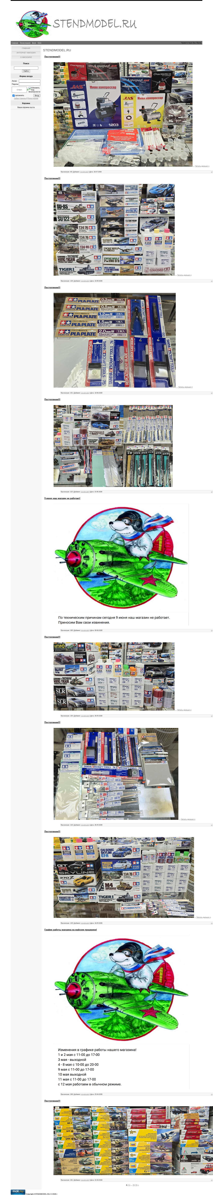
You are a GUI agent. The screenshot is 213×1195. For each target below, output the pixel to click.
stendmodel (84, 172)
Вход (34, 43)
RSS (39, 43)
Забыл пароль (20, 98)
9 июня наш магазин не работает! (62, 498)
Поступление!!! (52, 56)
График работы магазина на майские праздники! (70, 929)
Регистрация (25, 43)
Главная (14, 43)
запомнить (19, 95)
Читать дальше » (202, 166)
